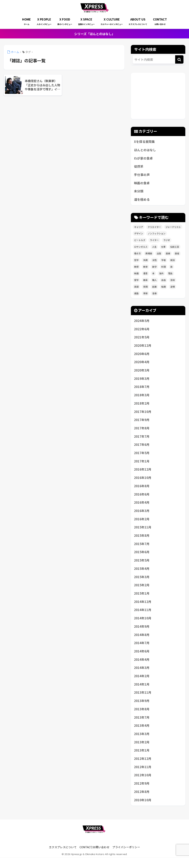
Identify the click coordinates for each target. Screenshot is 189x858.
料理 (163, 266)
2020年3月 (142, 370)
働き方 (137, 253)
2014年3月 (142, 667)
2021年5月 (142, 337)
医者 (177, 253)
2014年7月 (142, 643)
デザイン (138, 233)
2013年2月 (142, 742)
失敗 (145, 260)
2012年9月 (142, 783)
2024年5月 (142, 320)
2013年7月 (142, 717)
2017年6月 (142, 444)
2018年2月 (142, 403)
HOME (26, 21)
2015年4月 (142, 568)
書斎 (145, 273)
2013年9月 (142, 700)
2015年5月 (142, 560)
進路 (136, 293)
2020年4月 (142, 362)
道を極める (142, 199)
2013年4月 (142, 725)
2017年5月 (142, 453)
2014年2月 (142, 676)
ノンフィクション (156, 233)
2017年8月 (142, 428)
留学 (136, 280)
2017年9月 (142, 420)
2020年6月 (142, 354)
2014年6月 (142, 651)
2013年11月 (142, 692)
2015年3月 (142, 577)
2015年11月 (142, 527)
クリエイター (154, 226)
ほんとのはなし (145, 150)
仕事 (163, 246)
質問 (145, 286)
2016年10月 (142, 477)
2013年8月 (142, 709)
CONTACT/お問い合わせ (94, 847)
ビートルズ (139, 240)
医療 (168, 253)
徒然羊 (138, 166)
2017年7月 (142, 436)
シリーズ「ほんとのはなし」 (94, 33)
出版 (159, 253)
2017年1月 (142, 461)
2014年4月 (142, 659)
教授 (136, 266)
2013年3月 (142, 734)
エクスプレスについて (63, 847)
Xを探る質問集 (144, 141)
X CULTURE (112, 21)
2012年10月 (142, 775)
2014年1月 (142, 684)
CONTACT (160, 21)
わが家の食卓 (143, 158)
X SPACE (86, 21)
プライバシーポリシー (126, 847)
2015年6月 (142, 552)
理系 (170, 273)
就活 (172, 260)
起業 (154, 286)
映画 (136, 273)
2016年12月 (142, 469)
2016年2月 (142, 519)
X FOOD (64, 21)
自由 (163, 280)
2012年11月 (142, 767)
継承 (145, 280)
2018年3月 (142, 395)
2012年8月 (142, 791)
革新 (145, 293)
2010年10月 (142, 800)
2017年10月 (142, 411)
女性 (154, 260)
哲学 (136, 260)
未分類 (138, 191)
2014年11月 (142, 610)
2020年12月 (142, 345)
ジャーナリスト (173, 226)
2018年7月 (142, 386)
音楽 (154, 293)
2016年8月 (142, 486)
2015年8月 (142, 535)
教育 (145, 266)
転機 (163, 286)
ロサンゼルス (140, 246)
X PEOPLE (44, 21)
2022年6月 (142, 329)
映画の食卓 (142, 183)
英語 (136, 286)
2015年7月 (142, 544)
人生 (154, 246)
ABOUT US (138, 21)
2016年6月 (142, 494)
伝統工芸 (174, 246)
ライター (154, 240)
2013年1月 (142, 750)
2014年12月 (142, 601)
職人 (154, 280)
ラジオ (166, 240)
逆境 (172, 286)
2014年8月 (142, 635)
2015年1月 (142, 593)
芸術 (172, 280)
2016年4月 (142, 502)
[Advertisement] (158, 96)
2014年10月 (142, 618)
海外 (161, 273)
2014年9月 (142, 626)
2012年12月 (142, 758)
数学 (154, 266)
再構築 (148, 253)
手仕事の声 (142, 174)
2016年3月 (142, 510)
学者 (163, 260)
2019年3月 (142, 378)
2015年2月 (142, 585)
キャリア (138, 226)
